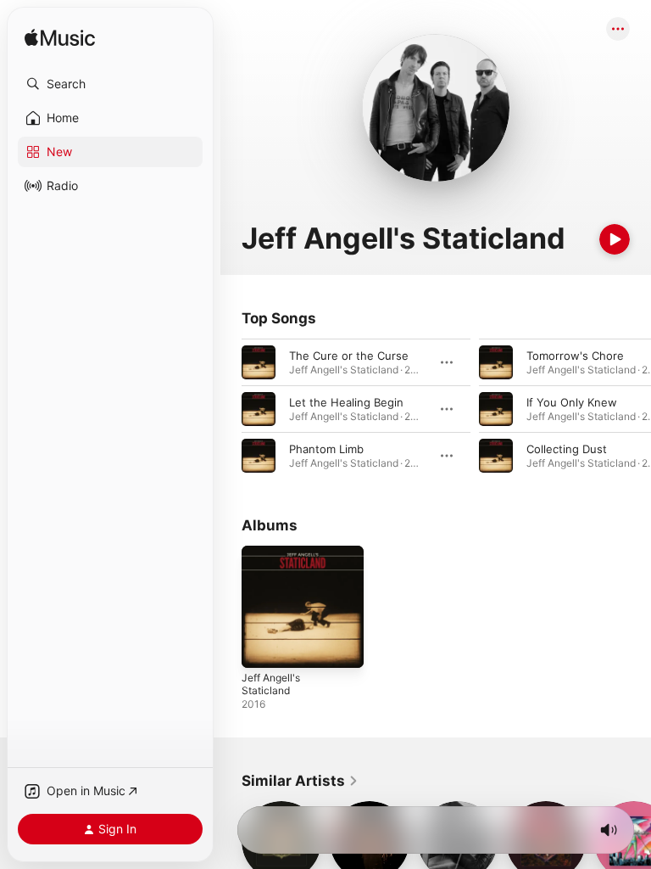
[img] (60, 38)
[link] (300, 780)
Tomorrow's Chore (575, 355)
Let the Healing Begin (346, 402)
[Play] (614, 239)
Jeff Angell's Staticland (271, 684)
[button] (110, 84)
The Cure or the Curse (349, 355)
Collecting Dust (566, 449)
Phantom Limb (326, 449)
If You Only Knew (571, 402)
